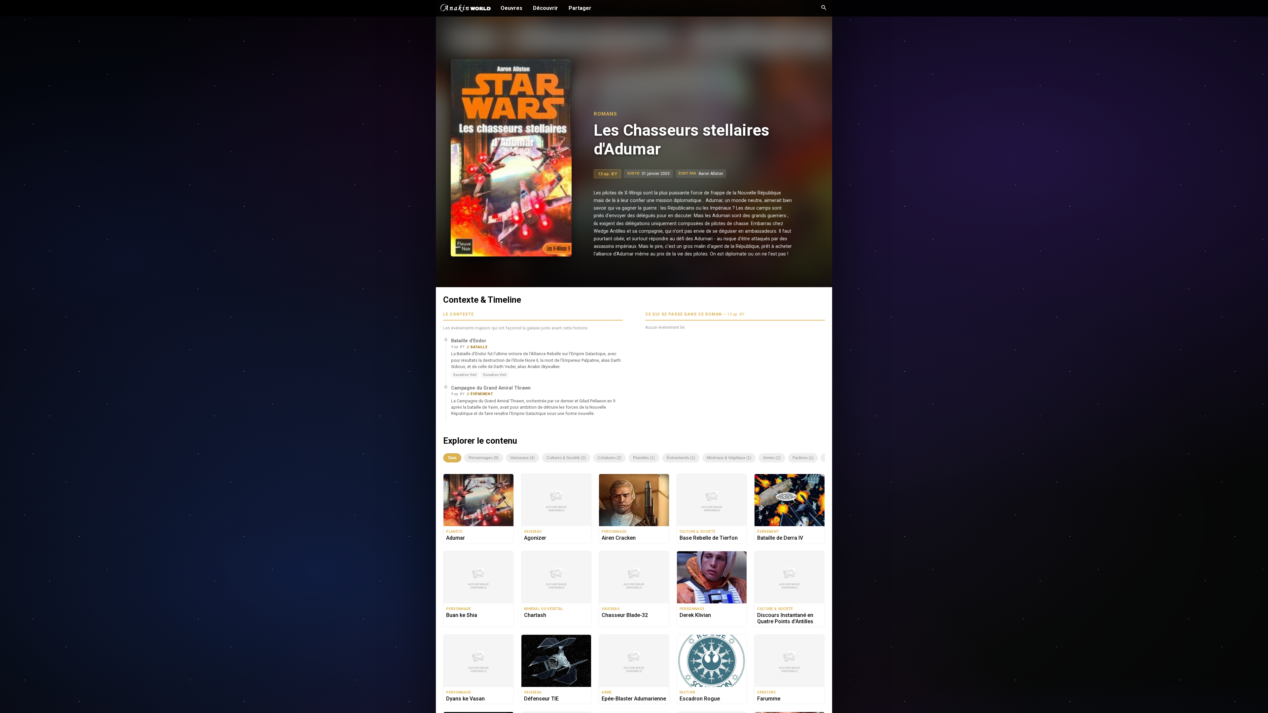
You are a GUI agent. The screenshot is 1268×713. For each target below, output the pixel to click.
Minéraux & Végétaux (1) (729, 627)
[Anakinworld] (465, 9)
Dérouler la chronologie (634, 436)
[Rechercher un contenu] (824, 8)
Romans (605, 114)
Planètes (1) (644, 627)
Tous (452, 627)
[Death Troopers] (575, 447)
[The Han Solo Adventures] (581, 417)
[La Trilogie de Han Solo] (533, 388)
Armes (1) (772, 627)
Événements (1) (681, 627)
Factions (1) (803, 627)
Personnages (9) (484, 627)
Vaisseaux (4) (522, 627)
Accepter (1252, 705)
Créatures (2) (609, 627)
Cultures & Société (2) (566, 627)
